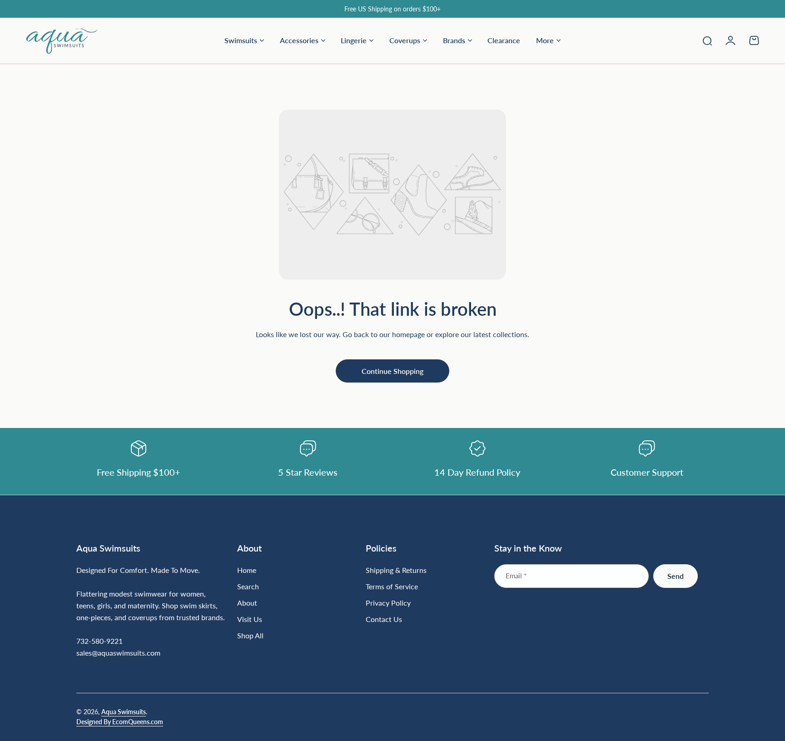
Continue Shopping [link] (392, 371)
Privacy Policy (388, 602)
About (247, 602)
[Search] (707, 40)
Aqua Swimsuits (123, 712)
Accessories (299, 40)
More (545, 40)
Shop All (250, 635)
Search (248, 586)
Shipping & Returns (396, 570)
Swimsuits (240, 40)
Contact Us (384, 619)
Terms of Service (392, 586)
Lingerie (354, 40)
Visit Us (249, 619)
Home (246, 570)
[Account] (730, 40)
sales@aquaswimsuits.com (118, 652)
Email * (516, 576)
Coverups (404, 40)
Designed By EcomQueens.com (119, 722)
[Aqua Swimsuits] (61, 40)
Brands (454, 40)
